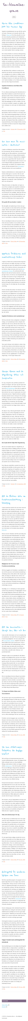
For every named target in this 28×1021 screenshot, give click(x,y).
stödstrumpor (8, 766)
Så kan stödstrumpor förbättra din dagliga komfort (12, 750)
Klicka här (9, 35)
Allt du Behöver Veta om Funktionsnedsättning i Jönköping (13, 499)
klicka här (4, 530)
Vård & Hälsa (14, 241)
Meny (14, 16)
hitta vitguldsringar (10, 388)
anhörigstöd (18, 898)
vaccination (21, 166)
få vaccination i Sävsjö (8, 640)
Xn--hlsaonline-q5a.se (14, 7)
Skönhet (12, 129)
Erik (4, 131)
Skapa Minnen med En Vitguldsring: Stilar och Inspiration (12, 375)
